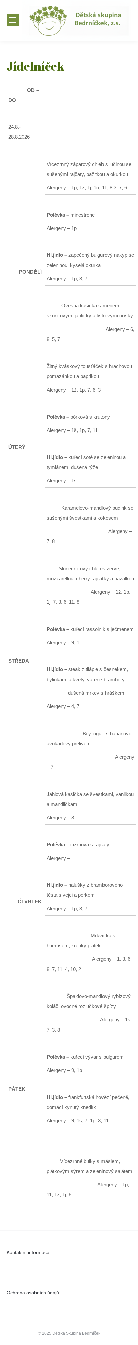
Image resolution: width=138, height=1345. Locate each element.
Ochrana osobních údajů (33, 1292)
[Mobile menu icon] (13, 20)
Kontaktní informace (28, 1252)
